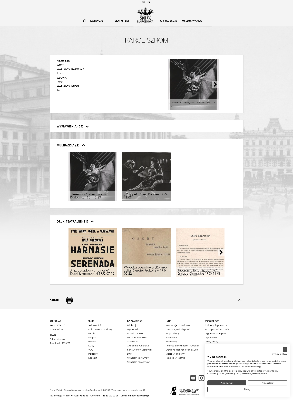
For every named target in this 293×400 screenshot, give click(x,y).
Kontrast (143, 2)
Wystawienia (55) (70, 126)
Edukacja (132, 325)
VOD (90, 349)
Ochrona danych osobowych (182, 349)
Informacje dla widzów (178, 325)
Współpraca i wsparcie (217, 329)
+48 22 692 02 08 (79, 395)
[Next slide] (215, 84)
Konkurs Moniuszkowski (139, 349)
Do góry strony (239, 300)
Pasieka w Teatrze (175, 357)
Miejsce (92, 337)
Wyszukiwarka (191, 20)
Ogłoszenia (211, 337)
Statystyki (122, 20)
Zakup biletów (57, 339)
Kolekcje (96, 20)
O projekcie (168, 20)
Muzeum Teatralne (137, 337)
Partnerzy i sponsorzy (216, 325)
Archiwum (132, 341)
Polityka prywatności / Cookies (182, 345)
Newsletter (171, 337)
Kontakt (92, 357)
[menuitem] (85, 21)
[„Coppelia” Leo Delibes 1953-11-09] (146, 176)
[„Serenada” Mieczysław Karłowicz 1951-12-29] (93, 176)
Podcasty (93, 353)
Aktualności (94, 325)
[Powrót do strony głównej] (145, 14)
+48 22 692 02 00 (109, 395)
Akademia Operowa (138, 345)
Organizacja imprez (215, 333)
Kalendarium (56, 329)
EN (149, 2)
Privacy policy (279, 354)
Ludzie (91, 333)
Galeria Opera (135, 333)
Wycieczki (132, 329)
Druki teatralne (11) (73, 221)
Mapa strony (172, 333)
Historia (92, 341)
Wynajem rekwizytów (138, 362)
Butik (129, 353)
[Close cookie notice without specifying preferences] (285, 349)
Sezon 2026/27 (57, 325)
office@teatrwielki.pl (138, 395)
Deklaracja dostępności (178, 329)
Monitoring (172, 341)
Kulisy (91, 345)
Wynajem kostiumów (138, 357)
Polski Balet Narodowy (100, 329)
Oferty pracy (211, 341)
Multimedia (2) (68, 145)
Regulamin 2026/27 (60, 343)
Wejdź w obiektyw (175, 353)
